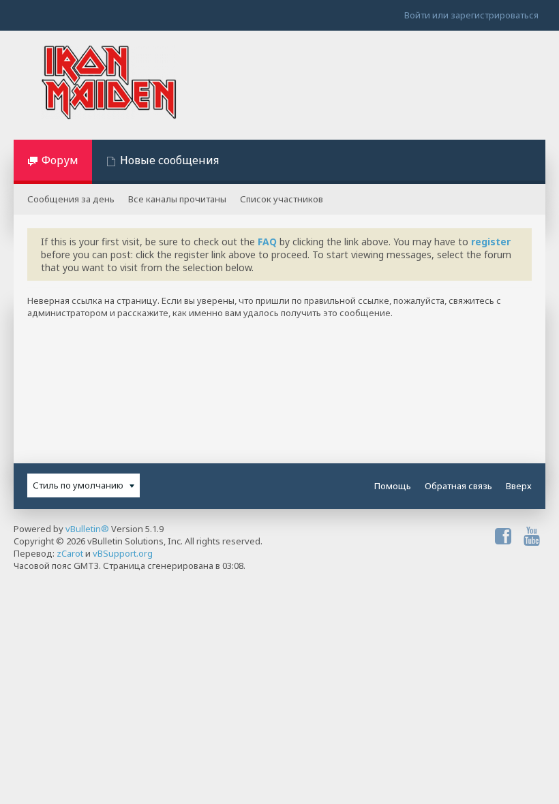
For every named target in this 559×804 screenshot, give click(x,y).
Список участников (281, 199)
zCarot (70, 553)
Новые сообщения (169, 160)
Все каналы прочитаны (177, 199)
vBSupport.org (123, 553)
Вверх (519, 486)
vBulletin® (87, 529)
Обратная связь (458, 486)
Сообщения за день (71, 199)
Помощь (392, 486)
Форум (60, 160)
